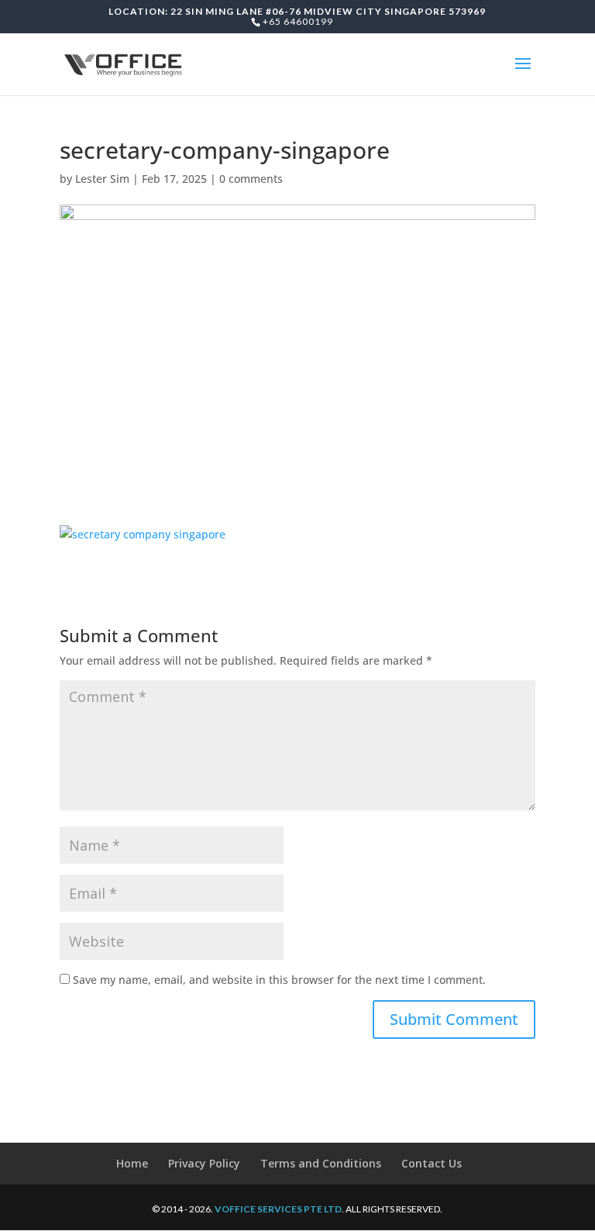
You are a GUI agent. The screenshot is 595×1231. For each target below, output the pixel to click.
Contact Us (431, 1163)
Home (132, 1163)
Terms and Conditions (320, 1163)
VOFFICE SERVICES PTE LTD (278, 1209)
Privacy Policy (204, 1163)
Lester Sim (102, 178)
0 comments (251, 178)
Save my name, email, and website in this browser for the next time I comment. (279, 979)
